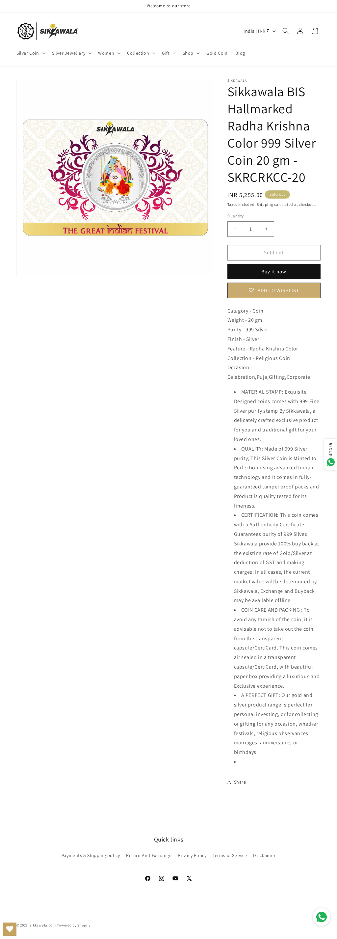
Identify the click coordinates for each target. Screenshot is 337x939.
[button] (30, 53)
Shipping (265, 204)
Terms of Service (230, 855)
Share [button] (240, 782)
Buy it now (273, 271)
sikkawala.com (43, 925)
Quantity (235, 216)
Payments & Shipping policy (91, 855)
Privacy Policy (192, 855)
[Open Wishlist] (9, 929)
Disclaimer (264, 855)
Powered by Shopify (74, 925)
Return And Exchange (148, 855)
